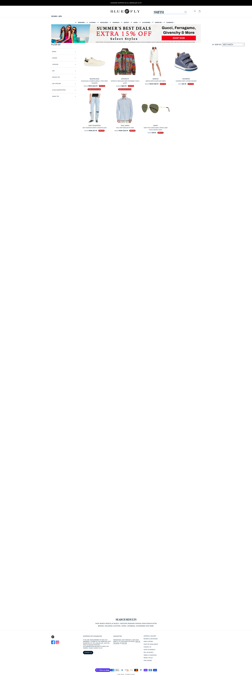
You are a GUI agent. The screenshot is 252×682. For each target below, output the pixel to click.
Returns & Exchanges (151, 639)
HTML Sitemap (148, 660)
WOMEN (54, 16)
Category (55, 64)
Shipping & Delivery (150, 636)
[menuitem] (81, 22)
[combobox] (170, 12)
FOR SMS (124, 643)
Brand (54, 52)
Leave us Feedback (149, 650)
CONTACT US (88, 652)
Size (53, 71)
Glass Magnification (59, 90)
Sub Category (56, 83)
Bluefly (122, 674)
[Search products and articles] (185, 12)
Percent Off (56, 77)
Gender (54, 58)
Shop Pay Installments (151, 644)
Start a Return (148, 641)
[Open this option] (94, 61)
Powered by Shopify (130, 674)
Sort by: (218, 44)
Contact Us (147, 647)
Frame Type (55, 96)
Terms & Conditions (150, 655)
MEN (60, 16)
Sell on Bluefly (148, 652)
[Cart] (199, 11)
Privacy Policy (148, 658)
